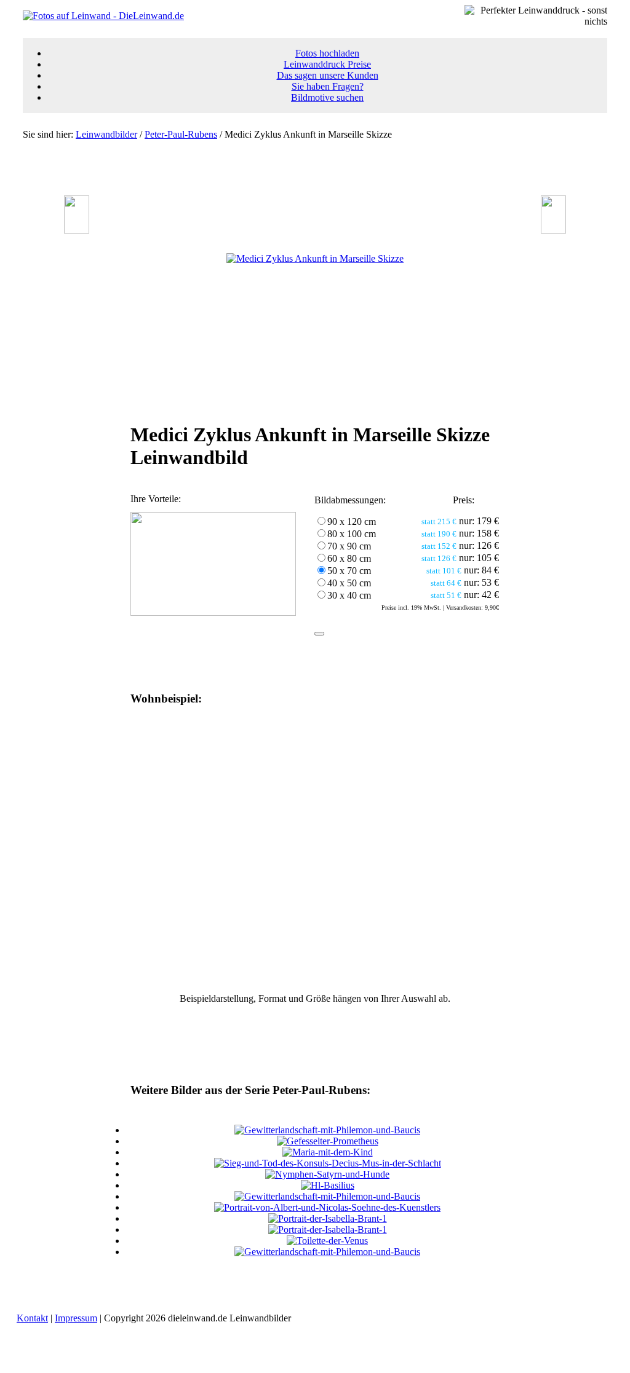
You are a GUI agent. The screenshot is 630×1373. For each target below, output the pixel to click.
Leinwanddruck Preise (327, 64)
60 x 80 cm (349, 558)
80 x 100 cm (351, 534)
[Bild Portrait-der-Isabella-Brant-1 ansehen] (327, 1218)
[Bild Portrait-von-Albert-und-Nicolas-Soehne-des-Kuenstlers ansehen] (327, 1207)
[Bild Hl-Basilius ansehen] (327, 1185)
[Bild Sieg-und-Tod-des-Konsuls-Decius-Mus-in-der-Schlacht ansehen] (327, 1163)
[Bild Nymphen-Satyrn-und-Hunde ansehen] (327, 1174)
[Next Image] (553, 230)
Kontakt (32, 1318)
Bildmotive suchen (327, 97)
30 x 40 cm (349, 595)
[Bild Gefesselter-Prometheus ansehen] (327, 1141)
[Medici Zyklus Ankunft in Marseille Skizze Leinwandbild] (315, 258)
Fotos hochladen (327, 53)
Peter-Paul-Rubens (181, 134)
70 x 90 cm (349, 546)
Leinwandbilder (106, 134)
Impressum (76, 1318)
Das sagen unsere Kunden (327, 75)
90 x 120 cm (351, 521)
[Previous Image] (76, 230)
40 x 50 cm (349, 583)
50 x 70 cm (349, 570)
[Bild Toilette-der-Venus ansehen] (327, 1240)
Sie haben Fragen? (328, 86)
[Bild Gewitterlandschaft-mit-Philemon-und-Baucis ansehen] (327, 1130)
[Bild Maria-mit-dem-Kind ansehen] (327, 1152)
